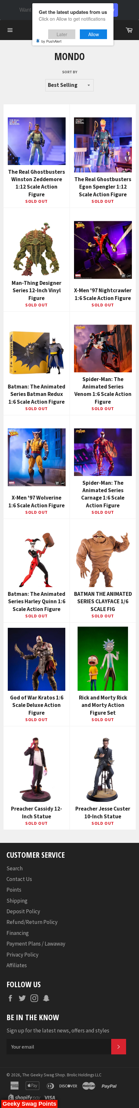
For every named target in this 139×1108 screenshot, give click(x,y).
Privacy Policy (22, 954)
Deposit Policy (23, 911)
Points (13, 889)
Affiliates (16, 965)
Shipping (16, 900)
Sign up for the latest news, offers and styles (57, 1030)
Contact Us (19, 879)
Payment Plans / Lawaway (35, 943)
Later (62, 34)
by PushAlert (51, 41)
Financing (17, 933)
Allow (93, 34)
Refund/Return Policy (32, 922)
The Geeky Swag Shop (43, 1075)
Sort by (69, 71)
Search (14, 868)
